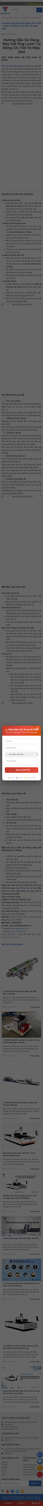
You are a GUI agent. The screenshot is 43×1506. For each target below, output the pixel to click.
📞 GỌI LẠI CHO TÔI (21, 770)
